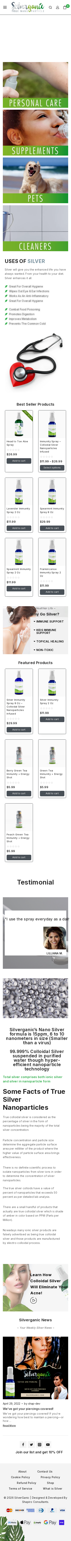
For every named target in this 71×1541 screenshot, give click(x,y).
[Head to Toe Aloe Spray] (19, 424)
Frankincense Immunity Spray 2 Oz (50, 572)
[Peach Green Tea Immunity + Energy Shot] (19, 817)
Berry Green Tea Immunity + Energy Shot (18, 774)
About (22, 1471)
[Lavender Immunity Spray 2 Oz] (19, 491)
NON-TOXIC (45, 650)
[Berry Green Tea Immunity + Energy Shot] (19, 753)
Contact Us (45, 1471)
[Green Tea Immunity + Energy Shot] (52, 753)
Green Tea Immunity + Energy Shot (51, 774)
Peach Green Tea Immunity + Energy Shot (18, 838)
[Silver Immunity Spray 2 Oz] (52, 683)
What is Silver (52, 1488)
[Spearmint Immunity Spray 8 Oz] (52, 491)
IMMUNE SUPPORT (50, 621)
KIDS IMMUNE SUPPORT (46, 631)
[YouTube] (47, 1444)
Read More (9, 1425)
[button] (49, 621)
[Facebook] (23, 1444)
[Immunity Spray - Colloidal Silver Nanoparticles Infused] (52, 424)
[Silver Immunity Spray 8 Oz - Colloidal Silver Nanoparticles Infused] (19, 683)
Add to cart (18, 460)
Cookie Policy (20, 1477)
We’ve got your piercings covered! (28, 1409)
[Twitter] (31, 1444)
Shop (50, 1482)
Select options (52, 467)
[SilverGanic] (28, 7)
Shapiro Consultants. (35, 1501)
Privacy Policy (50, 1477)
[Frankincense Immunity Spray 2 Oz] (52, 552)
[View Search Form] (48, 7)
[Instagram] (39, 1444)
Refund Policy (26, 1482)
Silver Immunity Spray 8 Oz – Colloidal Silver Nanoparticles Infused (16, 706)
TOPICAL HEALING (50, 641)
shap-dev (34, 1403)
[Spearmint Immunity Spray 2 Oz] (19, 552)
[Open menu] (5, 7)
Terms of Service (20, 1488)
